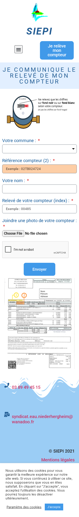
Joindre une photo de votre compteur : (39, 220)
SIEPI (39, 31)
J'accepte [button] (54, 507)
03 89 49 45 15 (26, 387)
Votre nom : (14, 180)
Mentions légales (58, 459)
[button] (18, 49)
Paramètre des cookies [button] (24, 507)
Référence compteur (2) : (27, 160)
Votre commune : (19, 140)
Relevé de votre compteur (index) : (36, 200)
